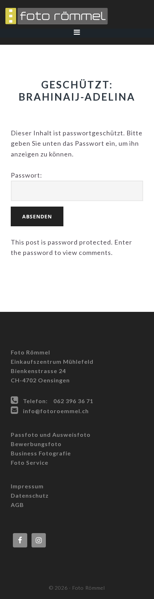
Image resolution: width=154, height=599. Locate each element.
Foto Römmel (77, 16)
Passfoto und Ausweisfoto (51, 434)
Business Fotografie (41, 453)
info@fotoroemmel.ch (56, 410)
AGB (17, 504)
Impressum (27, 486)
